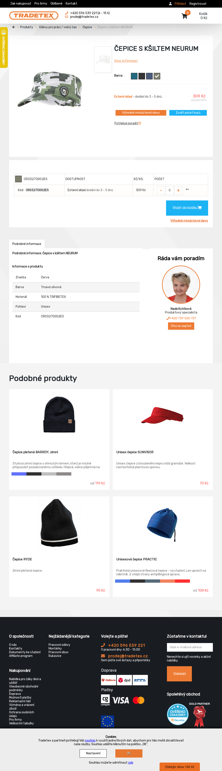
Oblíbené (56, 3)
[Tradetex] (34, 13)
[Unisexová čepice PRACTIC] (163, 524)
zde (130, 762)
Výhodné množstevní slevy (141, 113)
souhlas (90, 740)
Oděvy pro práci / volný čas (58, 27)
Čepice (87, 27)
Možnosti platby (20, 697)
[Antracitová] (142, 76)
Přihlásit (180, 4)
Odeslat (179, 674)
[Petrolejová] (134, 76)
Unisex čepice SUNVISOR (134, 452)
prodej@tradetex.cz (127, 656)
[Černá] (33, 474)
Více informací (126, 61)
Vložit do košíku (185, 208)
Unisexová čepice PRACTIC (136, 559)
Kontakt (71, 3)
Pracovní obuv (59, 652)
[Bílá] (197, 581)
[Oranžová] (167, 581)
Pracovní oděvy (59, 645)
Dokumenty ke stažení (25, 652)
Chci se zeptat (181, 326)
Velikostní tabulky (21, 723)
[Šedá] (48, 474)
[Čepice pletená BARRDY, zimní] (59, 416)
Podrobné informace (26, 244)
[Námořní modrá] (152, 581)
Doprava (15, 694)
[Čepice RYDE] (59, 524)
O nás (13, 645)
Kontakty (15, 648)
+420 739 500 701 (183, 318)
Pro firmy (40, 3)
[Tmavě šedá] (63, 474)
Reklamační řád (20, 701)
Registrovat (197, 4)
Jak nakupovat (20, 3)
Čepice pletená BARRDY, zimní (35, 452)
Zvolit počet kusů (188, 113)
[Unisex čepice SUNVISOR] (163, 416)
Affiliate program (21, 656)
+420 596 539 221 (126, 645)
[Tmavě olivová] (157, 76)
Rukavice (55, 656)
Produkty (26, 27)
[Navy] (149, 76)
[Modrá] (18, 474)
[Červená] (182, 581)
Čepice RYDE (22, 559)
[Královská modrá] (122, 581)
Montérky (55, 648)
